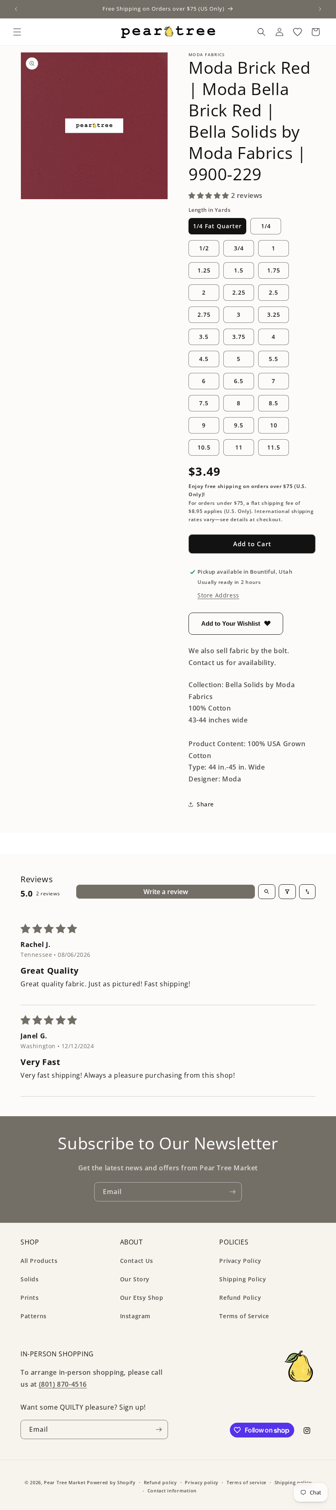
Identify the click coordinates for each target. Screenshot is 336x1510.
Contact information (172, 1490)
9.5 (238, 425)
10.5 (204, 447)
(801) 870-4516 (63, 1384)
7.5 (204, 403)
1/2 (204, 248)
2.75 (204, 314)
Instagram (135, 1316)
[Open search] (266, 891)
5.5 (273, 359)
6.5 (238, 381)
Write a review (165, 891)
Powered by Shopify (111, 1482)
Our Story (135, 1279)
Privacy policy (201, 1482)
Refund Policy (240, 1297)
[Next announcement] (320, 9)
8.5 (273, 403)
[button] (17, 32)
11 (239, 447)
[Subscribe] (232, 1191)
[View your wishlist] (297, 32)
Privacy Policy (240, 1261)
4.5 (204, 359)
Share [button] (205, 804)
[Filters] (287, 891)
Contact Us (136, 1261)
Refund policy (160, 1482)
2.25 (238, 292)
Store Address (218, 595)
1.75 (273, 270)
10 (273, 425)
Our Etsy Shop (141, 1297)
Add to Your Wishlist (230, 623)
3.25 (273, 314)
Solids (29, 1279)
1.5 (238, 270)
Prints (29, 1297)
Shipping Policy (242, 1279)
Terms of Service (244, 1316)
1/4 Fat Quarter (217, 226)
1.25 (204, 270)
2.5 (273, 292)
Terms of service (246, 1482)
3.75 (238, 337)
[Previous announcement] (16, 9)
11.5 (273, 447)
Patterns (33, 1316)
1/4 (266, 226)
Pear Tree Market (64, 1482)
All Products (38, 1261)
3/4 (239, 248)
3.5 (204, 337)
